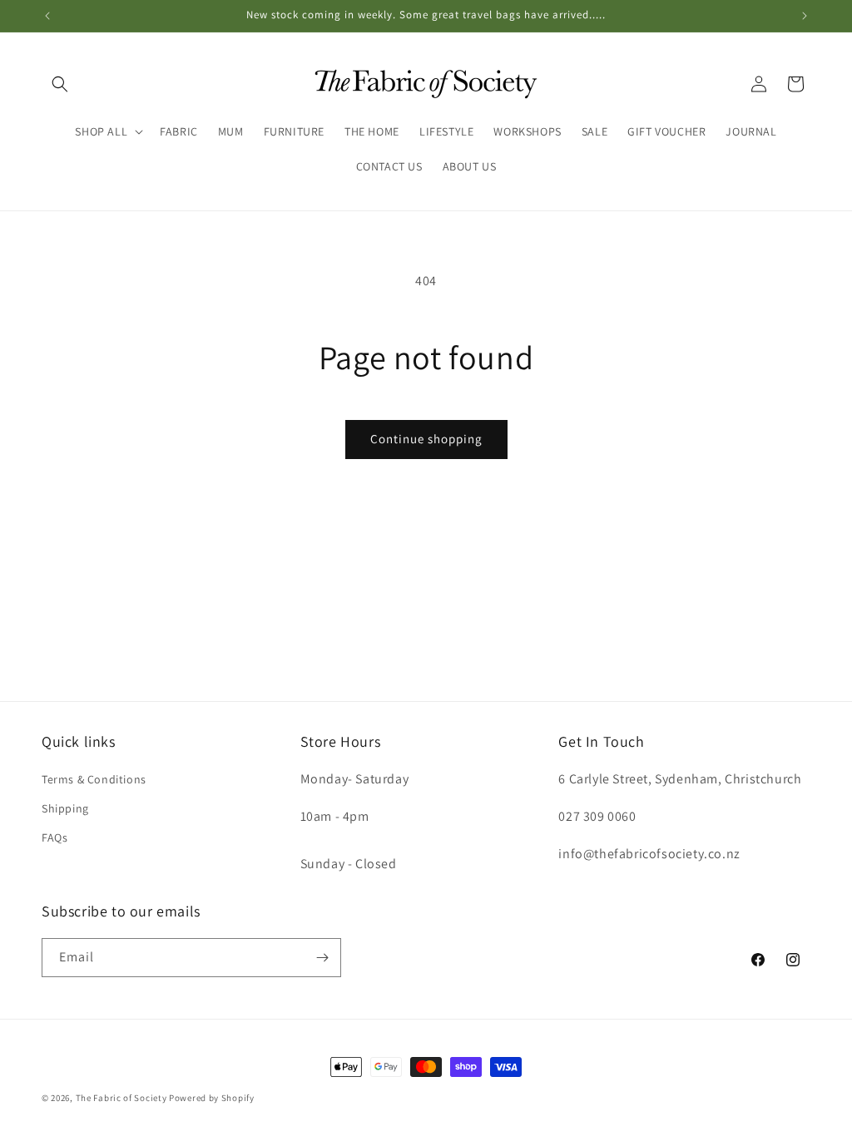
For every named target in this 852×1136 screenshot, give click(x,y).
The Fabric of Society (121, 1098)
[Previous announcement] (47, 16)
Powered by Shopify (212, 1098)
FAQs (54, 837)
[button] (60, 84)
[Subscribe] (322, 957)
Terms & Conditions (94, 779)
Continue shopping (426, 439)
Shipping (65, 808)
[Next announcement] (804, 16)
